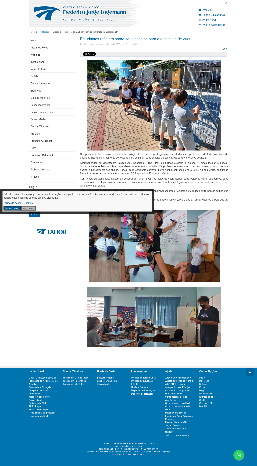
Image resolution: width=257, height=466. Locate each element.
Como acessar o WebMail (177, 403)
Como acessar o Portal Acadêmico (176, 398)
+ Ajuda (35, 176)
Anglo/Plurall (209, 19)
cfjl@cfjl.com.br (138, 454)
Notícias (45, 31)
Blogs (202, 390)
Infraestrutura (38, 69)
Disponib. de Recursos (142, 393)
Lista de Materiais (40, 97)
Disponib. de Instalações (143, 390)
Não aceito (28, 208)
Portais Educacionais (214, 14)
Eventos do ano (207, 396)
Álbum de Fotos (39, 47)
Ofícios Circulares (40, 83)
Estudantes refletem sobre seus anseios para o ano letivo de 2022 (135, 38)
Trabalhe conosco (40, 169)
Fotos (202, 387)
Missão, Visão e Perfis (40, 396)
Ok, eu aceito (12, 208)
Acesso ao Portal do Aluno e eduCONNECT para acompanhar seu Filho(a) (179, 384)
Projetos (35, 133)
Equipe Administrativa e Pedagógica (40, 392)
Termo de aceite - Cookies (18, 203)
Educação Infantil (40, 105)
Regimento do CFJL (38, 416)
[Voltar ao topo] (250, 372)
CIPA (33, 148)
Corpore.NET (205, 403)
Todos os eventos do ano (177, 435)
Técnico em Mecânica (73, 384)
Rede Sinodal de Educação (42, 412)
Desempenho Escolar (175, 412)
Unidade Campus (139, 387)
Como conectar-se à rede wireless (177, 408)
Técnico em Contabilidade (75, 377)
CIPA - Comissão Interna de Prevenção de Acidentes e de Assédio (43, 381)
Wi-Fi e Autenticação (213, 24)
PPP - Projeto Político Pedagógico (38, 408)
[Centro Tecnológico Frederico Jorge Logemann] (89, 13)
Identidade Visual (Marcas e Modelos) (179, 417)
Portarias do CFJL (38, 403)
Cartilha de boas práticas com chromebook (177, 392)
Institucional (37, 62)
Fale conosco (38, 162)
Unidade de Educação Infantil (142, 382)
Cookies (203, 400)
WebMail (207, 10)
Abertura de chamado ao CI (178, 377)
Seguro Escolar (172, 425)
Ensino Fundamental (42, 112)
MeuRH (203, 406)
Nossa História (36, 400)
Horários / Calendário (42, 155)
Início (36, 31)
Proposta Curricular (41, 140)
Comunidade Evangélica (41, 387)
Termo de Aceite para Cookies (175, 430)
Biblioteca (36, 90)
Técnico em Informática (74, 380)
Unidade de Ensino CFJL (143, 377)
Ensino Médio (38, 119)
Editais (34, 76)
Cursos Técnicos (40, 126)
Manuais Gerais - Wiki (176, 422)
